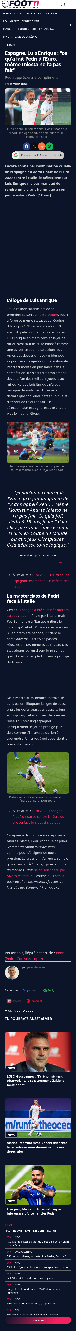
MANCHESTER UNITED (16, 28)
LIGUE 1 (49, 13)
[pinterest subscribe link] (34, 1001)
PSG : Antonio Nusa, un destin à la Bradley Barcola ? (36, 1256)
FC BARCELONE (30, 21)
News (11, 1068)
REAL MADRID (11, 21)
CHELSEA (37, 28)
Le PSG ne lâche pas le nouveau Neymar (30, 1278)
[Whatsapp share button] (49, 146)
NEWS (11, 45)
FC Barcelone (48, 314)
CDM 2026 (23, 13)
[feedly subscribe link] (49, 990)
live (27, 1230)
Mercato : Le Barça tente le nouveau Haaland (33, 1314)
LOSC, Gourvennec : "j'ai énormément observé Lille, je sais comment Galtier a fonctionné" (35, 1080)
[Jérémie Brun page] (12, 973)
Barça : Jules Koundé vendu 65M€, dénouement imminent (34, 1290)
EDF (33, 13)
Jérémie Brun (19, 84)
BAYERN (7, 36)
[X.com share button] (34, 146)
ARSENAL (49, 28)
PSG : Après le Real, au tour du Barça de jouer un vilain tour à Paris (38, 1243)
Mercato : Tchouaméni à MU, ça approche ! (31, 1303)
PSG (40, 13)
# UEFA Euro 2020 (19, 1010)
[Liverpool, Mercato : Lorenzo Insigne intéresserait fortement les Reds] (38, 1185)
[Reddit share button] (42, 146)
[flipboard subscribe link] (14, 1001)
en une (17, 1230)
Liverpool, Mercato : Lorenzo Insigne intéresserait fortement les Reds (34, 1211)
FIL (8, 1230)
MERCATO (9, 13)
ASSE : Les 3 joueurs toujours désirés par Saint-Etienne (38, 1267)
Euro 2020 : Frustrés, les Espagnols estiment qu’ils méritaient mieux (41, 581)
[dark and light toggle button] (70, 25)
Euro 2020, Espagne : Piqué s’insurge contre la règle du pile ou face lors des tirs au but (38, 816)
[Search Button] (63, 5)
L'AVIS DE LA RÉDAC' (26, 36)
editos (51, 1230)
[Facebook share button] (26, 146)
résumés (38, 1230)
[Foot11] (20, 5)
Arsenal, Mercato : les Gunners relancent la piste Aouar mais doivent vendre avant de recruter (37, 1147)
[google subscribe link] (29, 990)
